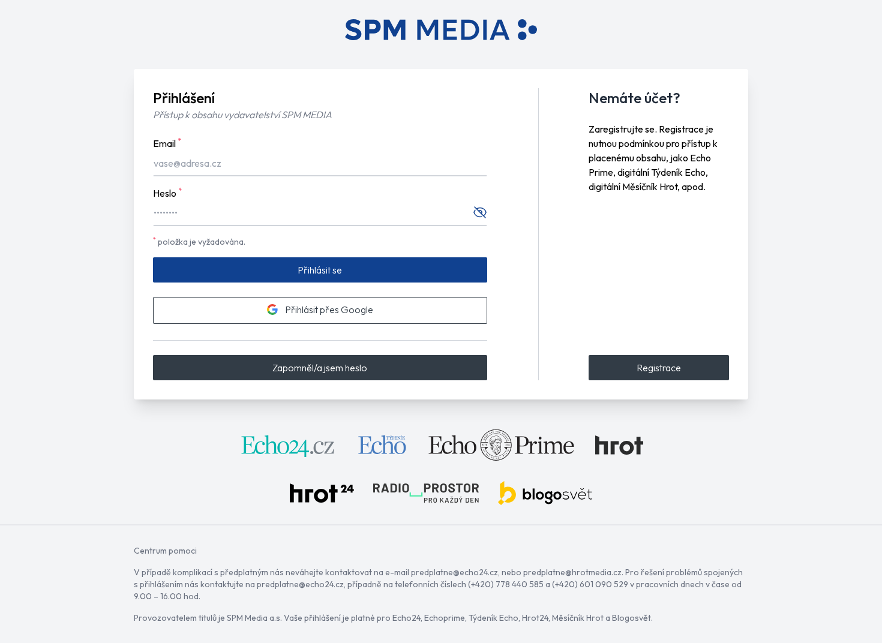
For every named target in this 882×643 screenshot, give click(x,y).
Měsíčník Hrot (578, 617)
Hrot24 (535, 617)
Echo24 (406, 617)
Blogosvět (631, 617)
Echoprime (444, 617)
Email (167, 142)
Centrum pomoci (165, 550)
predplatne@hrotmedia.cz (572, 572)
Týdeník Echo (493, 617)
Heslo (167, 192)
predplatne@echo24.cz (454, 572)
